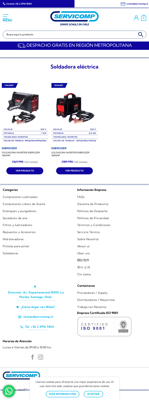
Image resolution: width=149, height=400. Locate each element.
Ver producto (25, 170)
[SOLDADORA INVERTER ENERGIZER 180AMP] (74, 113)
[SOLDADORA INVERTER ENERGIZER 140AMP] (25, 113)
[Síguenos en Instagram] (40, 357)
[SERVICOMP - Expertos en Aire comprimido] (74, 18)
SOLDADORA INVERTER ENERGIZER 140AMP (21, 154)
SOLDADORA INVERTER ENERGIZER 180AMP (70, 154)
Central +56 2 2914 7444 (19, 3)
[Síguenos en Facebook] (32, 357)
